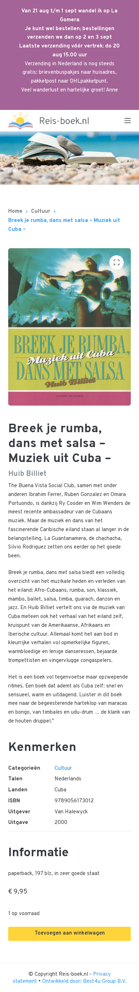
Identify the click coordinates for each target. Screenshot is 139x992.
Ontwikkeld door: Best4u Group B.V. (84, 981)
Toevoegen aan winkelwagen (70, 933)
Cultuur (63, 768)
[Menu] (127, 120)
